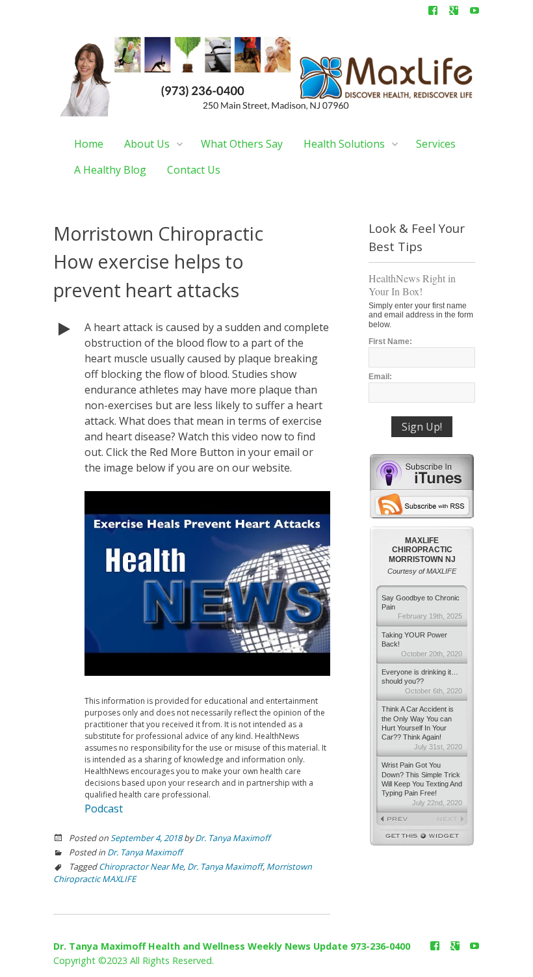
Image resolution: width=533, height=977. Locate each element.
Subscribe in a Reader (422, 504)
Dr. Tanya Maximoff (232, 838)
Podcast (103, 808)
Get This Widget (422, 837)
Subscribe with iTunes (422, 471)
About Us (147, 144)
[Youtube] (474, 13)
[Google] (453, 13)
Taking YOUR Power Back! (422, 644)
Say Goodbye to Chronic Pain (422, 607)
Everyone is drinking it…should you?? (422, 681)
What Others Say (242, 144)
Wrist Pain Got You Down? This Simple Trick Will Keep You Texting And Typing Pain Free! (422, 784)
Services (436, 144)
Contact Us (193, 170)
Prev (399, 819)
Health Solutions (344, 144)
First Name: (390, 341)
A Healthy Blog (110, 170)
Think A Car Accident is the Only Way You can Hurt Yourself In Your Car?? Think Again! (422, 728)
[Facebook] (433, 13)
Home (88, 144)
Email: (380, 376)
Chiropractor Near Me (141, 866)
